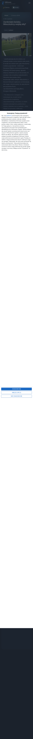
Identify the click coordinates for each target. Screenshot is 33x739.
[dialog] (16, 369)
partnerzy (9, 115)
